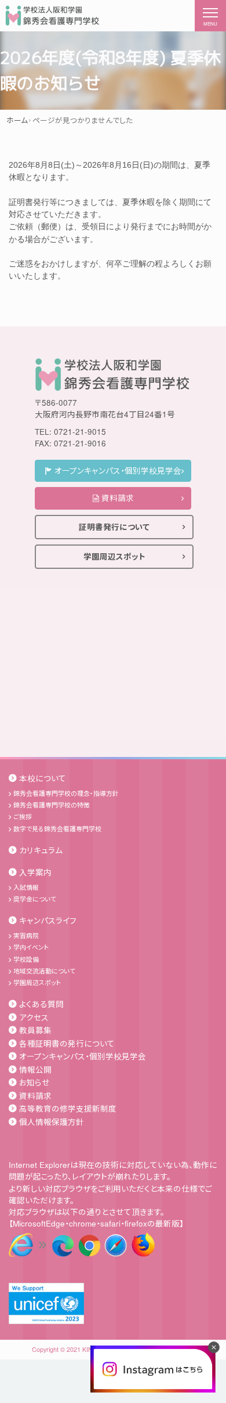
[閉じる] (214, 1347)
